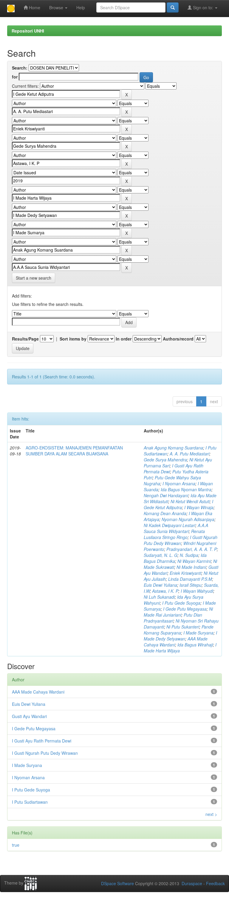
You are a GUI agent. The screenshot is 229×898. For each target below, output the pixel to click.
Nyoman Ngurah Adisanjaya (188, 519)
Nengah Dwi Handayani (166, 495)
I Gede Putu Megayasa (185, 609)
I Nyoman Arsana (179, 483)
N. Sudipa (189, 555)
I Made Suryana (198, 633)
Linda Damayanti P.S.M (190, 579)
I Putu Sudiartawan (30, 802)
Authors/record (178, 339)
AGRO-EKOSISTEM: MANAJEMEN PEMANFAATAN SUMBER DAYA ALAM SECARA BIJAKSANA (74, 451)
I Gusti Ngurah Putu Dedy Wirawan (180, 540)
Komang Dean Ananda (165, 513)
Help (80, 7)
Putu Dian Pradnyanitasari (173, 618)
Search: (19, 68)
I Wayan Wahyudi (197, 591)
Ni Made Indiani (191, 567)
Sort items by (73, 339)
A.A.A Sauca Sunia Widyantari (176, 528)
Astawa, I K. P (165, 591)
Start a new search (33, 278)
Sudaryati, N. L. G (160, 555)
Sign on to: (203, 7)
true (15, 845)
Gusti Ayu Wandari (29, 716)
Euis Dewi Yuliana (160, 585)
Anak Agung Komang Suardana (173, 448)
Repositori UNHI (28, 31)
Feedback (215, 883)
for (15, 77)
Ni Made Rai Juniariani (178, 612)
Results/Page (25, 339)
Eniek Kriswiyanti (185, 573)
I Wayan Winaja (198, 507)
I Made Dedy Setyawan (180, 636)
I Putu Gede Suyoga (181, 603)
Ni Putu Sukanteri (182, 627)
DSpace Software (117, 883)
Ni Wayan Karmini (194, 561)
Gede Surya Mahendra (165, 460)
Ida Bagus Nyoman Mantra (186, 489)
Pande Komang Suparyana (178, 630)
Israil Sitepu (191, 585)
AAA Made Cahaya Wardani (38, 692)
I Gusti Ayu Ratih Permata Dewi (41, 741)
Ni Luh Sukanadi (159, 597)
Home (34, 7)
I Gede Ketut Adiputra (178, 504)
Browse (56, 7)
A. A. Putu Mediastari (189, 454)
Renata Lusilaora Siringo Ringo (174, 534)
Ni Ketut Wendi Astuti (190, 501)
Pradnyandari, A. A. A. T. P (191, 549)
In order (123, 339)
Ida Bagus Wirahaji (195, 645)
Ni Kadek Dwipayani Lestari (169, 525)
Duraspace (192, 883)
